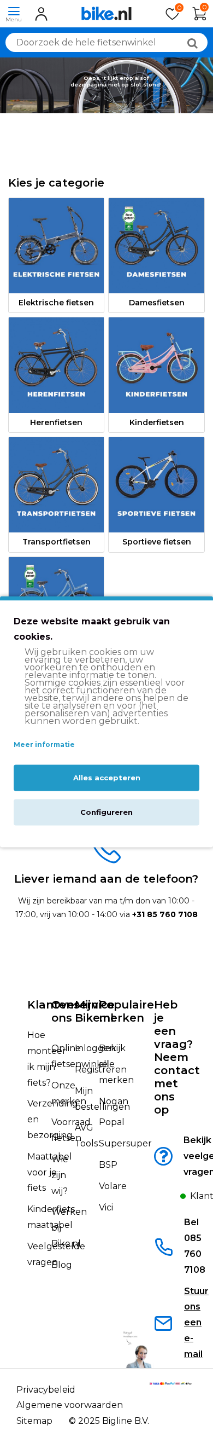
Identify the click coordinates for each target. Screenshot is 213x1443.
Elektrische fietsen (56, 303)
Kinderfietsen (156, 422)
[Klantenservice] (170, 1199)
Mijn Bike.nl (94, 1011)
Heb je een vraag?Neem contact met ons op (177, 1057)
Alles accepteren (106, 777)
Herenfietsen (56, 422)
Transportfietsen (56, 542)
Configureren (106, 812)
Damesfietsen (157, 303)
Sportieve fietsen (156, 542)
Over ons (65, 1011)
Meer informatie (44, 745)
